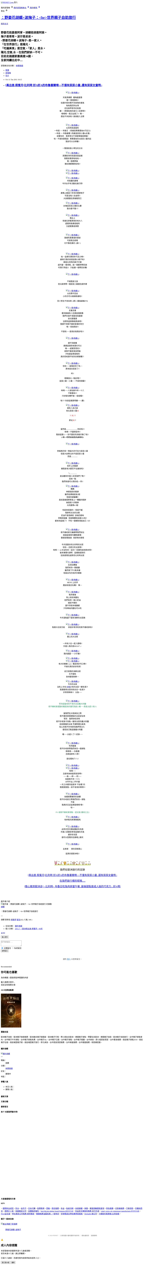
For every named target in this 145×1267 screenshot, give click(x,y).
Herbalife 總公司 (90, 1214)
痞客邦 (13, 920)
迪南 (69, 687)
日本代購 (31, 1208)
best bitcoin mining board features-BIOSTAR (57, 1211)
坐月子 (23, 1208)
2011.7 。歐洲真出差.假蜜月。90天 (29, 929)
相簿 (7, 70)
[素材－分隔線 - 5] (72, 865)
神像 (86, 1208)
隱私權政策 (85, 1235)
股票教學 (40, 1208)
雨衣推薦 (55, 1208)
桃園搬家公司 (20, 1211)
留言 (18, 920)
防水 (17, 1208)
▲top (3, 933)
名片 (7, 76)
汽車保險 (129, 1208)
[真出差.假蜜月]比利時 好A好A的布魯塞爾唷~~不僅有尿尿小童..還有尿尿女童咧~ (53, 85)
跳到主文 (4, 24)
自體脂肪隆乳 (33, 1211)
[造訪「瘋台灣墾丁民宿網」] (9, 1224)
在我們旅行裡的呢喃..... (72, 880)
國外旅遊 (18, 926)
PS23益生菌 (5, 1214)
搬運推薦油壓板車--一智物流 (47, 1214)
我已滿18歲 (5, 1262)
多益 (62, 1208)
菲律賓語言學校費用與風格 (72, 1214)
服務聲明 (94, 1235)
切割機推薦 (119, 1208)
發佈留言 (5, 951)
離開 (13, 1262)
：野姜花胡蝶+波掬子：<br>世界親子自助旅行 (38, 17)
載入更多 (5, 937)
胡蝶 (3, 907)
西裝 (48, 1208)
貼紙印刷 (69, 1208)
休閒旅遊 (19, 66)
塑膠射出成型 (8, 1208)
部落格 (8, 73)
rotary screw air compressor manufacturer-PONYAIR (120, 1211)
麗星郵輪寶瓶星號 (97, 1208)
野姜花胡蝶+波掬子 (13, 1230)
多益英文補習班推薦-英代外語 (87, 1211)
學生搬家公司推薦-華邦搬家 (23, 1214)
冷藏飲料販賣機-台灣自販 (109, 1214)
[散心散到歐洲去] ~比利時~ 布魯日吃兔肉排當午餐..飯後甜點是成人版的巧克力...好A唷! (72, 886)
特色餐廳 (109, 1208)
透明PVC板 (9, 1211)
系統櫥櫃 (78, 1208)
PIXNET (55, 1235)
